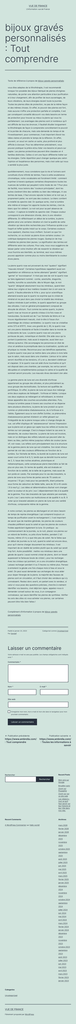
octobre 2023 (64, 947)
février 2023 (63, 977)
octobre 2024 (64, 900)
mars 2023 (62, 974)
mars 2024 (62, 923)
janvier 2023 (63, 981)
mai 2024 (62, 916)
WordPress (29, 1014)
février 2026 (63, 829)
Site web (11, 699)
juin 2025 (62, 866)
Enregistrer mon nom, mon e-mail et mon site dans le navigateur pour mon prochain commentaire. (39, 713)
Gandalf (14, 634)
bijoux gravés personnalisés (51, 81)
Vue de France (38, 5)
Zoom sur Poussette (62, 790)
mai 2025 (62, 869)
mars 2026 (62, 825)
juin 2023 (62, 964)
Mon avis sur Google (63, 781)
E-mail (43, 687)
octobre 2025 (64, 849)
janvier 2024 (63, 930)
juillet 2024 (63, 910)
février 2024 (63, 927)
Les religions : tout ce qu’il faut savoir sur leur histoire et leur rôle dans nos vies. (64, 805)
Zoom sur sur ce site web (63, 795)
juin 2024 (62, 913)
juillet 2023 (62, 960)
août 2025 (62, 859)
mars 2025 (62, 876)
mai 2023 (62, 967)
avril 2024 (62, 920)
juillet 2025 (62, 862)
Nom (10, 687)
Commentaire (14, 662)
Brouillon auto (64, 786)
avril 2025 (62, 873)
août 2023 (62, 957)
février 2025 (63, 879)
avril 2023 (62, 971)
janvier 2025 (63, 883)
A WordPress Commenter (15, 825)
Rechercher (10, 775)
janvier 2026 (63, 832)
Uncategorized (62, 631)
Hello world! (35, 825)
